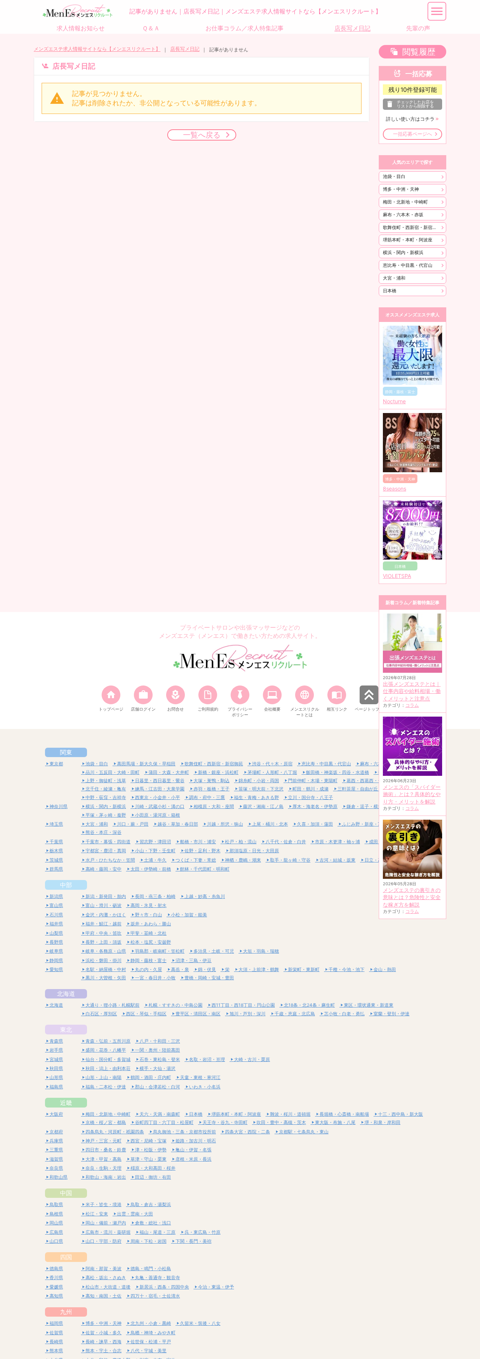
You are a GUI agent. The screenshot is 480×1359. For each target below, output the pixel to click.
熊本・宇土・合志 (104, 1350)
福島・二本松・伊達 (106, 1086)
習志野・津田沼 (155, 841)
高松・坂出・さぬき (106, 1277)
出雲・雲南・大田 (135, 1213)
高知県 (56, 1295)
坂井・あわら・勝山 (150, 923)
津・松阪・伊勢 (150, 1149)
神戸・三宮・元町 (104, 1140)
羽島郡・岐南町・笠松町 (159, 951)
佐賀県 (56, 1332)
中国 (66, 1193)
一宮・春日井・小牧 (155, 977)
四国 (66, 1257)
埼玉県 (56, 824)
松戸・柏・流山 (240, 841)
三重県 (56, 1149)
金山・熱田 (385, 969)
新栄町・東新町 (304, 969)
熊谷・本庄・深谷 (104, 832)
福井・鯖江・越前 (104, 923)
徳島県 (56, 1268)
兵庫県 (56, 1140)
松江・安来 (97, 1213)
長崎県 (56, 1341)
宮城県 (56, 1059)
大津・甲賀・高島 (104, 1159)
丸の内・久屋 (148, 969)
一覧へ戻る (201, 135)
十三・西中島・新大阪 (400, 1114)
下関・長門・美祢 (194, 1241)
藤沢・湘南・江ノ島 (263, 806)
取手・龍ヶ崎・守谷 (290, 860)
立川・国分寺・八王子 (310, 797)
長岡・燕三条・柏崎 (155, 896)
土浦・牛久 (155, 860)
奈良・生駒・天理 (104, 1168)
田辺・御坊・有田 (153, 1177)
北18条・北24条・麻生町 (309, 1005)
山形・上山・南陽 (104, 1077)
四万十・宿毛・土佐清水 (155, 1295)
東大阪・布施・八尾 (335, 1122)
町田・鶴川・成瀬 (310, 788)
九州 (66, 1312)
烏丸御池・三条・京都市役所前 (184, 1131)
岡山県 (56, 1222)
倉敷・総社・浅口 (153, 1222)
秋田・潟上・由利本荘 (108, 1068)
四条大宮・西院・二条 (247, 1131)
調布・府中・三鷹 (207, 797)
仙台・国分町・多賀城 (108, 1059)
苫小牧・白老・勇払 (344, 1013)
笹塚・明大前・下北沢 (261, 788)
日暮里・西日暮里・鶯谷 (159, 780)
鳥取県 (56, 1204)
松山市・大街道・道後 (108, 1286)
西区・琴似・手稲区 (146, 1013)
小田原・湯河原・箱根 (157, 815)
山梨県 (56, 933)
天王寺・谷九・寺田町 (225, 1122)
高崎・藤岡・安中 (104, 869)
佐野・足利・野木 (202, 850)
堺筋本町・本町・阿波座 (407, 239)
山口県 (56, 1241)
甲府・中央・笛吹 (104, 933)
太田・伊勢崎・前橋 (150, 869)
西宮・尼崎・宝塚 (148, 1140)
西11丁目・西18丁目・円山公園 (243, 1005)
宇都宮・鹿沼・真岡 (106, 850)
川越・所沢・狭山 (225, 824)
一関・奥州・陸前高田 (157, 1050)
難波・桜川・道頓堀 (290, 1114)
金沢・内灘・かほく (106, 914)
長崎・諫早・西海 (104, 1341)
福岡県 (56, 1323)
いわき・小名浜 (204, 1086)
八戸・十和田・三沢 (160, 1041)
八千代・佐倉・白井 (286, 841)
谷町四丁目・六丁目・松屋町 (164, 1122)
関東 (66, 752)
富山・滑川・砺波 (104, 905)
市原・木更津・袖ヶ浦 (337, 841)
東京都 (56, 763)
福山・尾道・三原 (158, 1232)
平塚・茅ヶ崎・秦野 (106, 815)
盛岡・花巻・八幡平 (106, 1050)
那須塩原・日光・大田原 (254, 850)
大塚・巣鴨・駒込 (212, 780)
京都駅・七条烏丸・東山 (303, 1131)
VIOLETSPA (397, 576)
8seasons (394, 488)
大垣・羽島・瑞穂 (261, 951)
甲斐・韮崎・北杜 (148, 933)
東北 (66, 1030)
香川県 (56, 1277)
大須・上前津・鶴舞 (258, 969)
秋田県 (56, 1068)
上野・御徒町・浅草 (106, 780)
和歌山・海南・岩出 (106, 1177)
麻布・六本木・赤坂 (403, 214)
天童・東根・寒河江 (200, 1077)
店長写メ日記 (185, 48)
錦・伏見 (207, 969)
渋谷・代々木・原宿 (272, 763)
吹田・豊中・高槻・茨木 (281, 1122)
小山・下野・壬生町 (155, 850)
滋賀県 (56, 1159)
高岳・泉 (180, 969)
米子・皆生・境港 (104, 1204)
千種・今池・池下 (346, 969)
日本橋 (389, 290)
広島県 (56, 1232)
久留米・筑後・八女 (200, 1323)
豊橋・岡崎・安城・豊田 (209, 977)
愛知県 (56, 969)
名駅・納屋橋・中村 (106, 969)
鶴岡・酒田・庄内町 (150, 1077)
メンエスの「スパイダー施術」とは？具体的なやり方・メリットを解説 (412, 794)
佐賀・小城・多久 (104, 1332)
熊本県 (56, 1350)
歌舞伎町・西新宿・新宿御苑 (412, 227)
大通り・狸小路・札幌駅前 (113, 1005)
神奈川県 (59, 806)
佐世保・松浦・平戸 (150, 1341)
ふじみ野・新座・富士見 (367, 824)
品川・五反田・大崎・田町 (113, 772)
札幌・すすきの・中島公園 (175, 1005)
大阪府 (56, 1114)
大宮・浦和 (394, 277)
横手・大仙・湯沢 (158, 1068)
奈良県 (56, 1168)
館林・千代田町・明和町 (205, 869)
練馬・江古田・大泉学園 (159, 788)
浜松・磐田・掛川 (104, 960)
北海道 (66, 994)
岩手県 (56, 1050)
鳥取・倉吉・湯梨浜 (150, 1204)
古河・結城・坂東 (338, 860)
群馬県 (56, 869)
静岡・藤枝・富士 (148, 960)
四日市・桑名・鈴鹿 (106, 1149)
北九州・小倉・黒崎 (150, 1323)
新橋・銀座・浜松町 (218, 772)
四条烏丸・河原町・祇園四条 (115, 1131)
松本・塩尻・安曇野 (150, 942)
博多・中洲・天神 (401, 189)
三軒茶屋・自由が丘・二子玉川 (369, 788)
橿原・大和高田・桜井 (153, 1168)
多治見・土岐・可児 (214, 951)
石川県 (56, 914)
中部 (66, 885)
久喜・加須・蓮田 (315, 824)
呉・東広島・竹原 (202, 1232)
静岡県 (56, 960)
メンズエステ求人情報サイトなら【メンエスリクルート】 (97, 48)
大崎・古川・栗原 (252, 1059)
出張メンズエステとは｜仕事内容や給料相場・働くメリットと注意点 (412, 691)
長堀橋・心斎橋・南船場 (344, 1114)
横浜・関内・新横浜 (403, 252)
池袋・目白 (394, 176)
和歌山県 (59, 1177)
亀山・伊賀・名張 (194, 1149)
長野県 (56, 942)
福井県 (56, 923)
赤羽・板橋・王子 (212, 788)
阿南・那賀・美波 (104, 1268)
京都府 (56, 1131)
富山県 (56, 905)
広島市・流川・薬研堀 (108, 1232)
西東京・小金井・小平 (157, 797)
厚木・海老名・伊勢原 (315, 806)
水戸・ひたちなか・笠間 (110, 860)
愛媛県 (56, 1286)
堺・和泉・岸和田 (382, 1122)
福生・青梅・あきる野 (256, 797)
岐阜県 (56, 951)
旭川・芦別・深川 (248, 1013)
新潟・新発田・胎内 (106, 896)
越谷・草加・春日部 (178, 824)
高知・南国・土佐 (104, 1295)
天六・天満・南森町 (160, 1114)
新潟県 (56, 896)
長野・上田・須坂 (104, 942)
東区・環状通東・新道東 (368, 1005)
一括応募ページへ (412, 134)
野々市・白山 (148, 914)
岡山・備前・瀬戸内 (106, 1222)
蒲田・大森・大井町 (168, 772)
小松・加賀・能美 (189, 914)
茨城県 (56, 860)
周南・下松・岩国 (148, 1241)
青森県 (56, 1041)
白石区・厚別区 (101, 1013)
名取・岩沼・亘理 (207, 1059)
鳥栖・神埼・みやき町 (153, 1332)
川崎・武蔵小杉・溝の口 (159, 806)
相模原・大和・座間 (214, 806)
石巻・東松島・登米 (160, 1059)
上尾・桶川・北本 (270, 824)
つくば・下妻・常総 (196, 860)
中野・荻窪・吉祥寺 (106, 797)
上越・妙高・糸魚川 (204, 896)
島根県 (56, 1213)
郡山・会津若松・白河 (157, 1086)
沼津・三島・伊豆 (194, 960)
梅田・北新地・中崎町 (405, 201)
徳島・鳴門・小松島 (150, 1268)
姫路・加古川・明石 (196, 1140)
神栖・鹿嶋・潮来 (243, 860)
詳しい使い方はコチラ (410, 119)
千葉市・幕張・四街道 (108, 841)
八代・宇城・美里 (148, 1350)
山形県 (56, 1077)
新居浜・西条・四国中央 (164, 1286)
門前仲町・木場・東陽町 (313, 780)
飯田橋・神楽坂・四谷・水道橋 (337, 772)
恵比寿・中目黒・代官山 (407, 265)
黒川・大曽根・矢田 (106, 977)
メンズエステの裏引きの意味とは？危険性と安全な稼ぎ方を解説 (412, 897)
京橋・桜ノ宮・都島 (106, 1122)
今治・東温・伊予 (216, 1286)
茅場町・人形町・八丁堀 (272, 772)
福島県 (56, 1086)
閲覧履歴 (418, 52)
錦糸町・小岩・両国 (258, 780)
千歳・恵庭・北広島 (294, 1013)
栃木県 (56, 850)
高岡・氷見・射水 (148, 905)
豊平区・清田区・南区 (198, 1013)
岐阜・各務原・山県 (106, 951)
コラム (412, 705)
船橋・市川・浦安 (198, 841)
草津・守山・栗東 (148, 1159)
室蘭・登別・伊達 (392, 1013)
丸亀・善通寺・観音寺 (157, 1277)
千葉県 (56, 841)
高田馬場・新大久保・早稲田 (146, 763)
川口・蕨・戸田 (132, 824)
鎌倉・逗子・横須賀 (366, 806)
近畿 (66, 1103)
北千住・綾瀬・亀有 (106, 788)
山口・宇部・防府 (104, 1241)
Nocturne (394, 401)
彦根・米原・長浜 (194, 1159)
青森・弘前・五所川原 (108, 1041)
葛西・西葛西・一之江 (369, 780)
